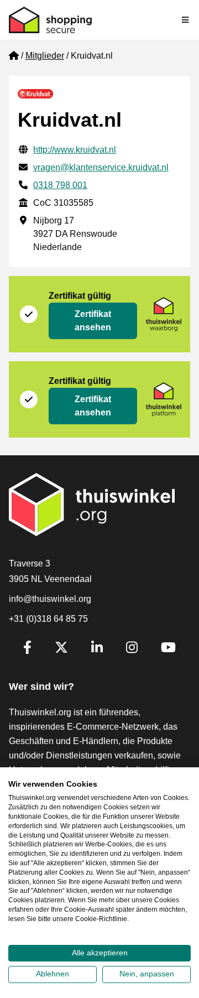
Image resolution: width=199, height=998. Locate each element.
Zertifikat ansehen (93, 320)
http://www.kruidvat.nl (74, 149)
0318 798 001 (60, 185)
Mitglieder (44, 55)
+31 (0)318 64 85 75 (48, 618)
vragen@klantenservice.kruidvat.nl (101, 167)
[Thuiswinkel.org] (50, 20)
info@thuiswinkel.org (50, 599)
